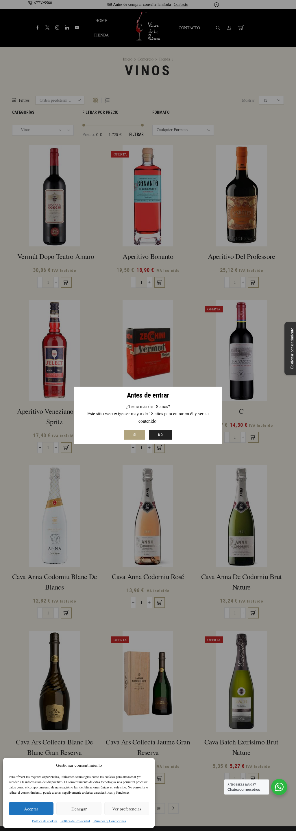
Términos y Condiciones (109, 821)
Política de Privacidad (75, 821)
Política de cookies (45, 821)
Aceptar (31, 809)
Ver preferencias (126, 809)
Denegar (79, 809)
